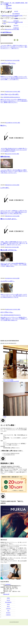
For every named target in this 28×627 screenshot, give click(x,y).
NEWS (8, 604)
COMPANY (8, 614)
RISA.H (7, 153)
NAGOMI (7, 122)
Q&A (8, 610)
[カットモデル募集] (8, 32)
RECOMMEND (8, 602)
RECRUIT (8, 612)
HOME (8, 598)
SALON (8, 600)
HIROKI (7, 185)
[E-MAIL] (17, 40)
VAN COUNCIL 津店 (14, 60)
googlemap (8, 584)
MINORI (7, 216)
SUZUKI (7, 60)
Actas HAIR (16, 381)
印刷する (3, 493)
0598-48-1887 (6, 594)
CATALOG (8, 608)
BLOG (8, 606)
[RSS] (14, 40)
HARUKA (7, 91)
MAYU (7, 247)
